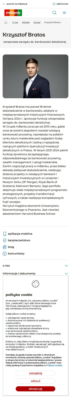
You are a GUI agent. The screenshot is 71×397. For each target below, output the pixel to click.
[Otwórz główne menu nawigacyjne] (64, 13)
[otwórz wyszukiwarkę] (54, 13)
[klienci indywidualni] (13, 12)
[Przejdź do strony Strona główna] (5, 22)
